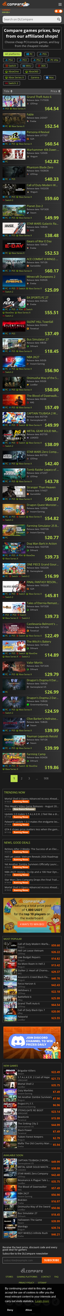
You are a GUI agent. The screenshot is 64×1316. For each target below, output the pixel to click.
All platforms (12, 54)
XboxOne (14, 71)
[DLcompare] (32, 1270)
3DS (43, 65)
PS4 (11, 60)
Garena (35, 77)
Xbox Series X (16, 77)
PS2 (39, 60)
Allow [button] (28, 1310)
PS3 (25, 60)
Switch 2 (13, 83)
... (37, 778)
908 (46, 778)
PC (31, 54)
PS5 (44, 54)
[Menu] (59, 4)
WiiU (28, 65)
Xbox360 (33, 71)
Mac (51, 77)
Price (54, 91)
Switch (12, 65)
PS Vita (54, 60)
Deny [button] (10, 1310)
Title (7, 91)
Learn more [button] (42, 1301)
